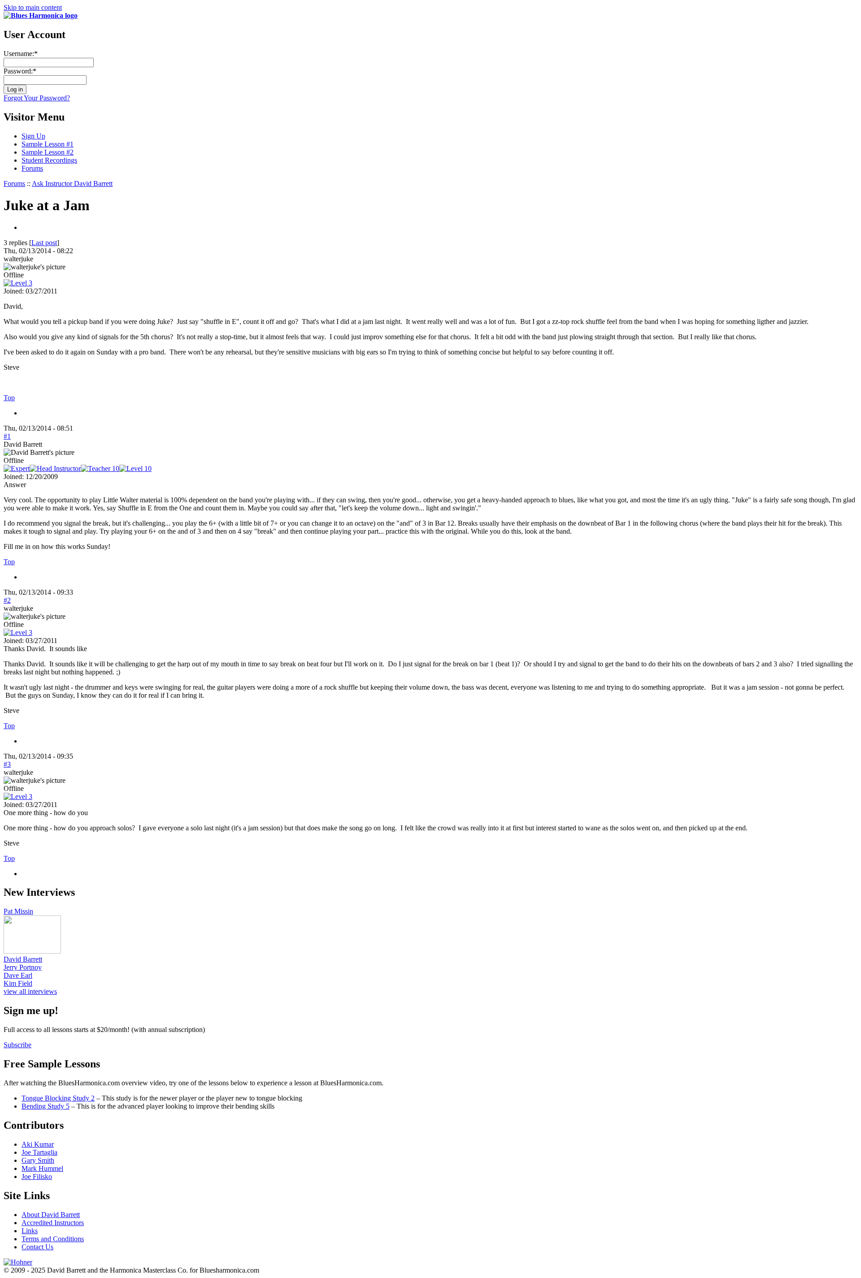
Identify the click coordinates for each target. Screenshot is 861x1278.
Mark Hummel (42, 1168)
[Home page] (41, 15)
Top (9, 398)
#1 (7, 436)
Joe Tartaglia (39, 1152)
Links (30, 1231)
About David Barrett (51, 1214)
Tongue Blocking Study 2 (58, 1098)
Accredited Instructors (53, 1222)
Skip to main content (33, 7)
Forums (32, 168)
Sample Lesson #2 (48, 152)
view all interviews (30, 991)
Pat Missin (18, 911)
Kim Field (18, 983)
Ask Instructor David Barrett (72, 183)
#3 (7, 764)
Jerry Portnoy (23, 967)
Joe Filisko (37, 1176)
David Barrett (23, 959)
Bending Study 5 (46, 1106)
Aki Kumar (38, 1144)
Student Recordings (49, 160)
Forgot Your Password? (37, 98)
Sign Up (33, 136)
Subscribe (17, 1045)
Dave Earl (18, 975)
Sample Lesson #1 (48, 144)
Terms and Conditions (53, 1239)
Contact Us (37, 1247)
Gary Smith (38, 1160)
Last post (44, 242)
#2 (7, 600)
